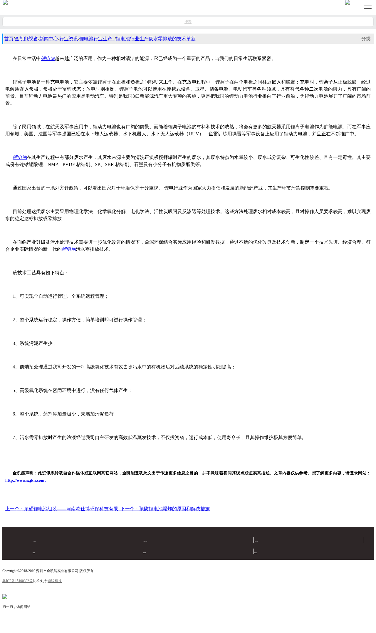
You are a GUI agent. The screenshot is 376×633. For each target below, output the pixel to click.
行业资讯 (68, 38)
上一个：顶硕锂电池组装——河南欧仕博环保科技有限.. (62, 508)
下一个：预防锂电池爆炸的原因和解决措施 (165, 508)
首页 (9, 38)
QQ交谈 (208, 625)
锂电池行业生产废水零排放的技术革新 (156, 38)
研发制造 (144, 552)
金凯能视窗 (26, 38)
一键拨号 (115, 625)
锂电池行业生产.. (97, 38)
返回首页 (21, 625)
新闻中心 (48, 38)
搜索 (188, 22)
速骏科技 (55, 581)
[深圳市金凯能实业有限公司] (5, 7)
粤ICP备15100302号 (17, 581)
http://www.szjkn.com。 (26, 480)
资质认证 (34, 552)
